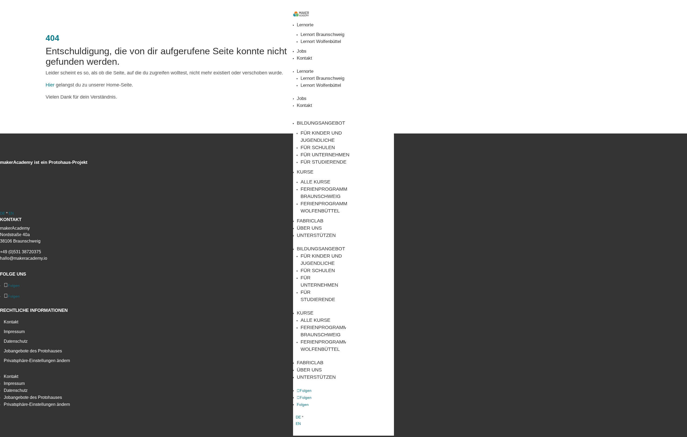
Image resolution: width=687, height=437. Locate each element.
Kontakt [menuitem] (304, 58)
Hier (50, 85)
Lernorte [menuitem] (305, 24)
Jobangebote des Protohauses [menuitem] (33, 351)
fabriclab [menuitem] (310, 220)
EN (298, 423)
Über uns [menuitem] (309, 228)
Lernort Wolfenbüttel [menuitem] (321, 41)
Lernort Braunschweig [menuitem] (322, 34)
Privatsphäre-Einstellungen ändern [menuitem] (37, 360)
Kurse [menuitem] (305, 172)
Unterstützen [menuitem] (316, 235)
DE (298, 417)
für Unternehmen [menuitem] (325, 154)
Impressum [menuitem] (14, 331)
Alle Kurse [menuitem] (315, 182)
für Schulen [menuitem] (318, 147)
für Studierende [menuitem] (323, 162)
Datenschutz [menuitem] (16, 341)
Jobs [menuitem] (301, 51)
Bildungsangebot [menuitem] (321, 123)
